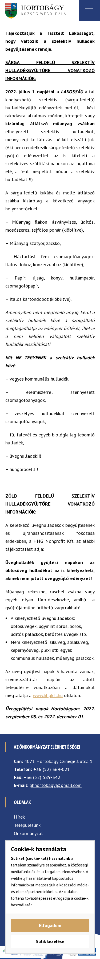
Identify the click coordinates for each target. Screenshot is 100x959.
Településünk (27, 825)
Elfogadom (50, 925)
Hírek (19, 817)
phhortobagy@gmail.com (56, 785)
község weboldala (44, 10)
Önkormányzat (28, 833)
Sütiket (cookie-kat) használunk (40, 858)
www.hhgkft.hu (48, 695)
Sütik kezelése (50, 941)
